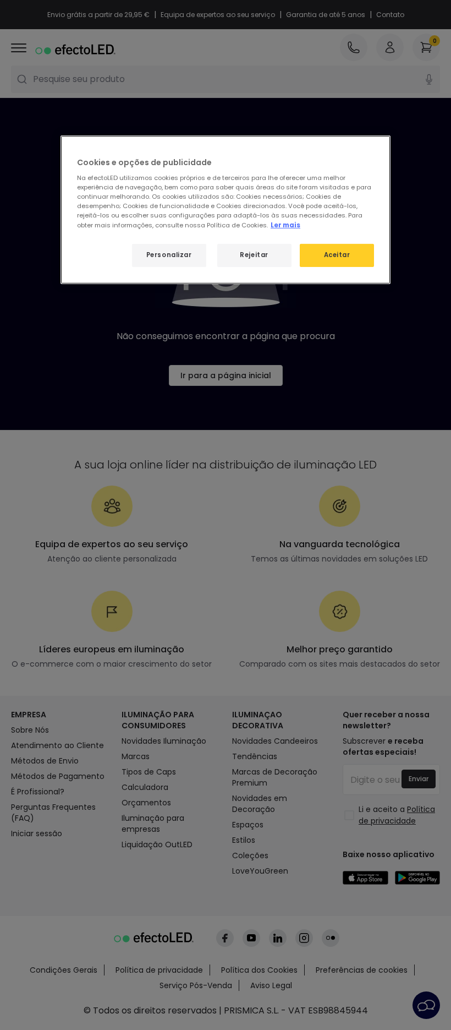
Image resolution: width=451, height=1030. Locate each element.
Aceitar (337, 254)
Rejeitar (254, 254)
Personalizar (169, 254)
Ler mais (285, 224)
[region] (226, 209)
